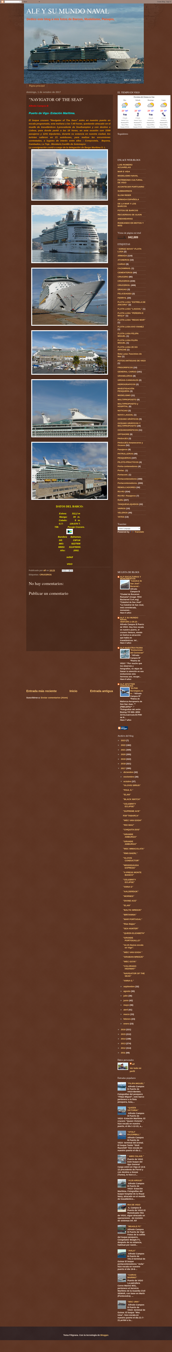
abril (125, 1009)
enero (126, 1023)
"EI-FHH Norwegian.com (136, 691)
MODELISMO (124, 395)
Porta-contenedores (127, 466)
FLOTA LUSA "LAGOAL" (130, 309)
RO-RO (121, 491)
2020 (123, 754)
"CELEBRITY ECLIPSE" (129, 805)
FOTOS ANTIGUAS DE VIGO (132, 360)
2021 (123, 750)
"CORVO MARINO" (132, 1276)
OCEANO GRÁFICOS (128, 419)
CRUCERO (123, 276)
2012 (123, 1048)
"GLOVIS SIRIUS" (132, 785)
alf (133, 1064)
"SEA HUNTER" (131, 928)
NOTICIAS (123, 410)
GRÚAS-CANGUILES (128, 380)
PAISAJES (123, 438)
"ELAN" (127, 794)
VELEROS (123, 512)
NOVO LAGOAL (125, 415)
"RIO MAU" (128, 825)
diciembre (128, 772)
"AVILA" (131, 1250)
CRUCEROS (46, 574)
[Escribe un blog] (65, 570)
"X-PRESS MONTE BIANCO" (132, 873)
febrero (127, 1019)
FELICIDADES (125, 293)
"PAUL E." (128, 790)
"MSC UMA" (133, 1301)
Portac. (121, 470)
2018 (123, 763)
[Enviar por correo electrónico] (63, 570)
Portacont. (123, 474)
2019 (123, 759)
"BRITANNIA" (130, 914)
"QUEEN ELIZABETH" (134, 933)
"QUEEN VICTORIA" (133, 1108)
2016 (123, 1029)
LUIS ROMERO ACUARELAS (125, 166)
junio (126, 1000)
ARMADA (122, 255)
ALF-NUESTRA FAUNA (131, 647)
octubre (127, 781)
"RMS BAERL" (130, 853)
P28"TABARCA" (131, 815)
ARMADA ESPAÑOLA (128, 199)
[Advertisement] (69, 670)
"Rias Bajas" (129, 924)
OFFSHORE (123, 434)
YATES (121, 517)
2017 (123, 768)
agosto (127, 991)
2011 (123, 1052)
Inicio (73, 691)
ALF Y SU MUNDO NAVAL (67, 10)
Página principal (37, 85)
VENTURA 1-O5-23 (129, 622)
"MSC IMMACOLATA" (134, 848)
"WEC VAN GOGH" (132, 820)
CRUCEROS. (124, 285)
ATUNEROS (123, 260)
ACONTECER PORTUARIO (131, 186)
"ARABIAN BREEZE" (133, 957)
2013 (123, 1043)
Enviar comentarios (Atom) (54, 697)
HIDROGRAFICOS (126, 384)
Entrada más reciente (41, 691)
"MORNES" (128, 896)
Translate (139, 532)
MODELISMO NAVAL (128, 175)
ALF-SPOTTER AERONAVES (127, 685)
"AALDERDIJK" (131, 891)
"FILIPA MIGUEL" (136, 1083)
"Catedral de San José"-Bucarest (136, 583)
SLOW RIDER (124, 195)
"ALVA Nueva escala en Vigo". (133, 946)
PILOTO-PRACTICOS (128, 462)
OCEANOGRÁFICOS (128, 430)
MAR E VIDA (124, 171)
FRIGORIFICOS (125, 367)
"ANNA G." (128, 980)
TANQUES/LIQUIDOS (128, 504)
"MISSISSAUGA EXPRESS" (131, 866)
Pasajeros (123, 449)
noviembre (129, 776)
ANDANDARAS (125, 218)
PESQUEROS (124, 458)
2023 (123, 740)
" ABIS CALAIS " (135, 1156)
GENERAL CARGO (127, 371)
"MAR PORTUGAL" (132, 919)
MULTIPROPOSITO (127, 399)
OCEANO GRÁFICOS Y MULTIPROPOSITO (129, 424)
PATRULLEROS (125, 453)
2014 (123, 1038)
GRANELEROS (125, 376)
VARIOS (122, 508)
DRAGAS (122, 289)
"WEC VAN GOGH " (133, 952)
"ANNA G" (128, 887)
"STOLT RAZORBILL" (134, 1133)
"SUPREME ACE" (131, 811)
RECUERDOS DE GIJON (130, 214)
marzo (126, 1014)
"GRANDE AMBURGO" (130, 835)
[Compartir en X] (67, 570)
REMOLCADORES (127, 487)
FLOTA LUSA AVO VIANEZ (131, 326)
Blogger (104, 1335)
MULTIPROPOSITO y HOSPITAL (128, 405)
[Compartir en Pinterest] (72, 570)
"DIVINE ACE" (130, 900)
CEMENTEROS (125, 272)
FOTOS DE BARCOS (128, 210)
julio (125, 995)
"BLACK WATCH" (132, 799)
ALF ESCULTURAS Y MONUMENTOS (130, 577)
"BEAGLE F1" (134, 1226)
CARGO (121, 264)
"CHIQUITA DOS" (131, 829)
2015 (123, 1034)
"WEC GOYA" (130, 961)
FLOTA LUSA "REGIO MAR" (131, 320)
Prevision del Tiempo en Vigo (144, 97)
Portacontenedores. (127, 483)
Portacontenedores (127, 479)
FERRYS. (122, 298)
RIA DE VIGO (133, 1204)
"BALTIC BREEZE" (132, 910)
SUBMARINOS (125, 191)
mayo (126, 1005)
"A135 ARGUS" (135, 1180)
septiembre (129, 986)
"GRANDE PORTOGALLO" (132, 939)
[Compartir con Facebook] (69, 570)
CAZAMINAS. (124, 268)
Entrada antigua (101, 691)
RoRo (120, 500)
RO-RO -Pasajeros (127, 495)
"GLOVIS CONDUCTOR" (131, 859)
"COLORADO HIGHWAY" (129, 967)
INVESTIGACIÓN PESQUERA (126, 389)
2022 (123, 745)
